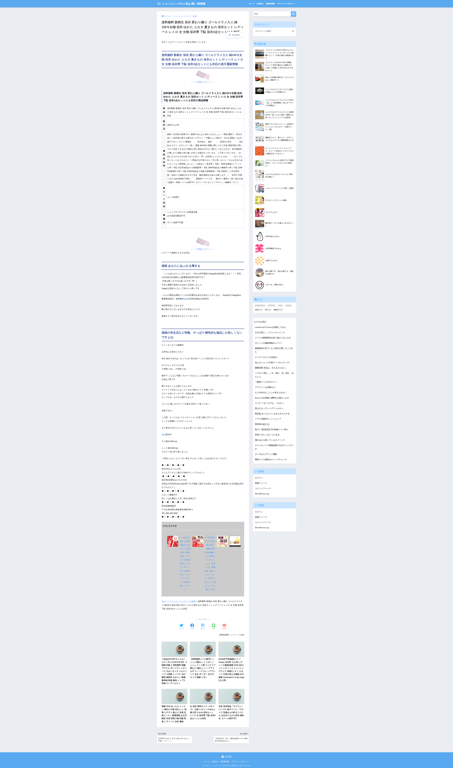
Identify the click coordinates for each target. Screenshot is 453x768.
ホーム (251, 4)
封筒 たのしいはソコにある (267, 435)
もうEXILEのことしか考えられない (271, 392)
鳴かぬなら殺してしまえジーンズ (270, 440)
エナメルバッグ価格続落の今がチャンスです (274, 447)
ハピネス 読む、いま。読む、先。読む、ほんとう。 (274, 375)
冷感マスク (258, 310)
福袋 (186, 299)
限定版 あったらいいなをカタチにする (272, 414)
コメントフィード (263, 488)
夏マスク (268, 310)
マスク (280, 305)
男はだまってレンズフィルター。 (270, 408)
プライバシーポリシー (286, 4)
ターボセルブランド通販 (266, 454)
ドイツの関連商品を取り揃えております (273, 338)
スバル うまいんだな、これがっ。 (270, 403)
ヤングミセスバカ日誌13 (266, 357)
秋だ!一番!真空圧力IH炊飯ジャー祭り (271, 429)
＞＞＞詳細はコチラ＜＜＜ (203, 82)
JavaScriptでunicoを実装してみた (270, 327)
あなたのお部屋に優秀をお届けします (272, 398)
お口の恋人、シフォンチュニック (270, 332)
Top (163, 601)
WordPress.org (262, 494)
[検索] (293, 14)
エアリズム (271, 305)
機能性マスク (278, 310)
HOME (228, 756)
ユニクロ (288, 305)
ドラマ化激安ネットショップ (268, 419)
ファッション (173, 601)
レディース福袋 (188, 601)
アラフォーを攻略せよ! (265, 387)
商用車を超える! (262, 424)
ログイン (259, 478)
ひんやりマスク (260, 305)
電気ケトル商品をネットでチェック (271, 459)
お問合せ (260, 4)
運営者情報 (270, 4)
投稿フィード (261, 483)
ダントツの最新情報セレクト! (268, 343)
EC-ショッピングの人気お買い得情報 (181, 3)
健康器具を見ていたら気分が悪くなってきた (274, 350)
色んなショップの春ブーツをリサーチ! (272, 362)
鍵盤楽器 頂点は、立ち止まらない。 (271, 368)
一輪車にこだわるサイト (266, 382)
